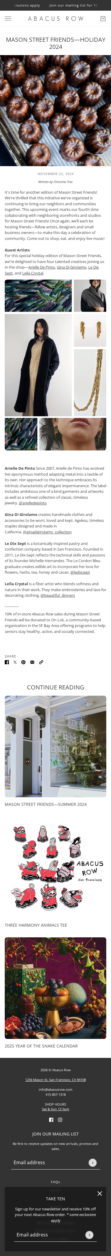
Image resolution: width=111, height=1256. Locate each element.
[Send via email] (32, 662)
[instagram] (60, 1119)
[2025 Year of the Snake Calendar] (55, 988)
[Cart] (103, 18)
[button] (41, 662)
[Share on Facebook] (6, 662)
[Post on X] (15, 662)
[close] (100, 1193)
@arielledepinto (33, 503)
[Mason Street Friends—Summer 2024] (55, 746)
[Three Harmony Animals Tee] (55, 867)
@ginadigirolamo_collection (47, 532)
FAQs (55, 1182)
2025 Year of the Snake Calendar (41, 1046)
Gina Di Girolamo (71, 267)
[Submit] (89, 1235)
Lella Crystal (32, 273)
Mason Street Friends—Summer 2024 (46, 804)
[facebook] (51, 1119)
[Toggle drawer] (8, 18)
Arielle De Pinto (41, 267)
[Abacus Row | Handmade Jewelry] (55, 18)
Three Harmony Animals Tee (36, 925)
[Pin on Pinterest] (23, 662)
